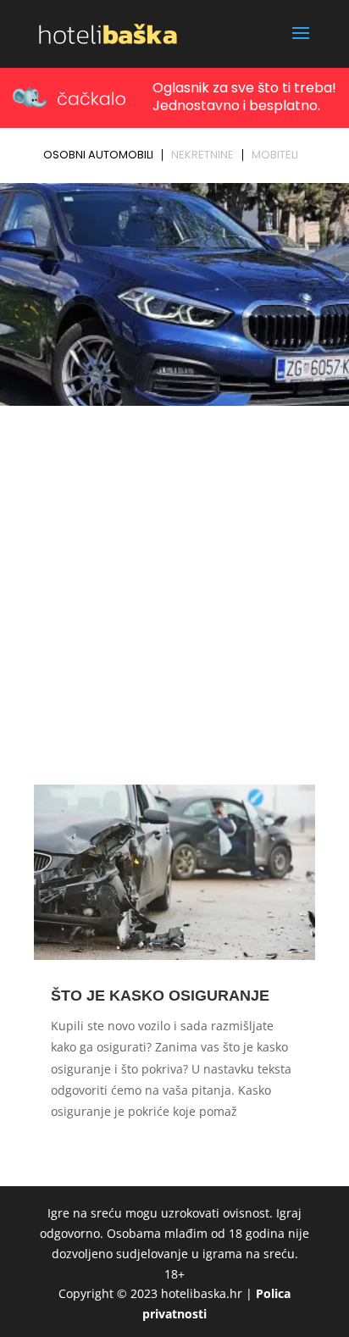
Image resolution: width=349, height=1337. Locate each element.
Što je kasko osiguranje (160, 995)
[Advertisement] (174, 594)
